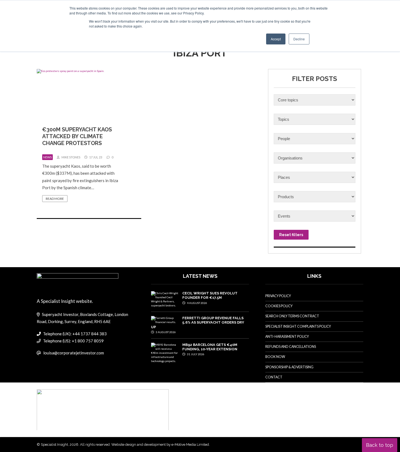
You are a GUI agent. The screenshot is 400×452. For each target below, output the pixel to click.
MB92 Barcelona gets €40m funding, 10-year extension (209, 347)
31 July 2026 (195, 354)
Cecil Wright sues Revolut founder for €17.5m (210, 295)
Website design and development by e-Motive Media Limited (160, 444)
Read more (55, 199)
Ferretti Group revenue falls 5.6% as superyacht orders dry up (197, 322)
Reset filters (291, 235)
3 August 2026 (165, 332)
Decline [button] (299, 39)
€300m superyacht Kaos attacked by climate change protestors (77, 136)
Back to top (379, 445)
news (47, 157)
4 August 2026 (196, 303)
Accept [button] (276, 39)
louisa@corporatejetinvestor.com (73, 352)
